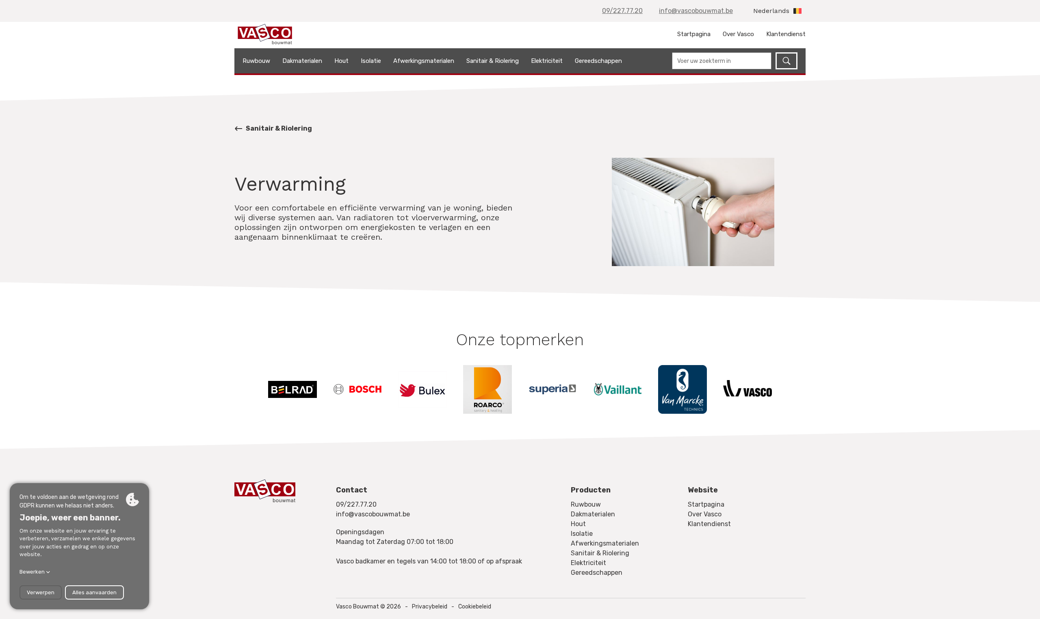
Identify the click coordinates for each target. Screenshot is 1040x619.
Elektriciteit (547, 60)
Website (703, 490)
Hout (341, 60)
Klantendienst (786, 34)
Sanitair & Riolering (492, 60)
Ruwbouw (256, 60)
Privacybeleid (429, 606)
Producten (591, 490)
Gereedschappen (598, 60)
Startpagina (694, 34)
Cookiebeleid (474, 606)
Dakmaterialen (302, 60)
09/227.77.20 (622, 11)
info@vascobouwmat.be (696, 11)
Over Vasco (738, 34)
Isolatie (371, 60)
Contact (351, 490)
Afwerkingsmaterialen (423, 60)
